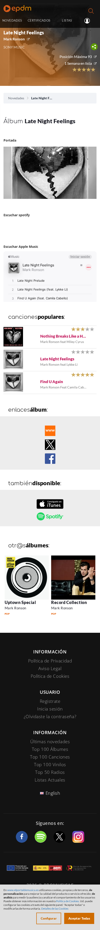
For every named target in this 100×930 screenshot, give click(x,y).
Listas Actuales (50, 780)
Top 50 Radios (50, 772)
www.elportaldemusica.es (23, 890)
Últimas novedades (50, 742)
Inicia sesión (89, 21)
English (53, 793)
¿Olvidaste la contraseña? (50, 717)
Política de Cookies (50, 676)
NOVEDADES (12, 20)
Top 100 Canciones (50, 757)
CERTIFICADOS (39, 20)
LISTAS (67, 20)
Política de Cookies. (68, 901)
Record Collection (69, 602)
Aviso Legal (49, 668)
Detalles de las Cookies (54, 908)
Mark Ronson (14, 39)
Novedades (16, 98)
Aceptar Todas (79, 918)
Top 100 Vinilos (50, 765)
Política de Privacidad (50, 661)
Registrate (50, 701)
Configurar (49, 918)
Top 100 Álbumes (50, 749)
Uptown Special (20, 602)
